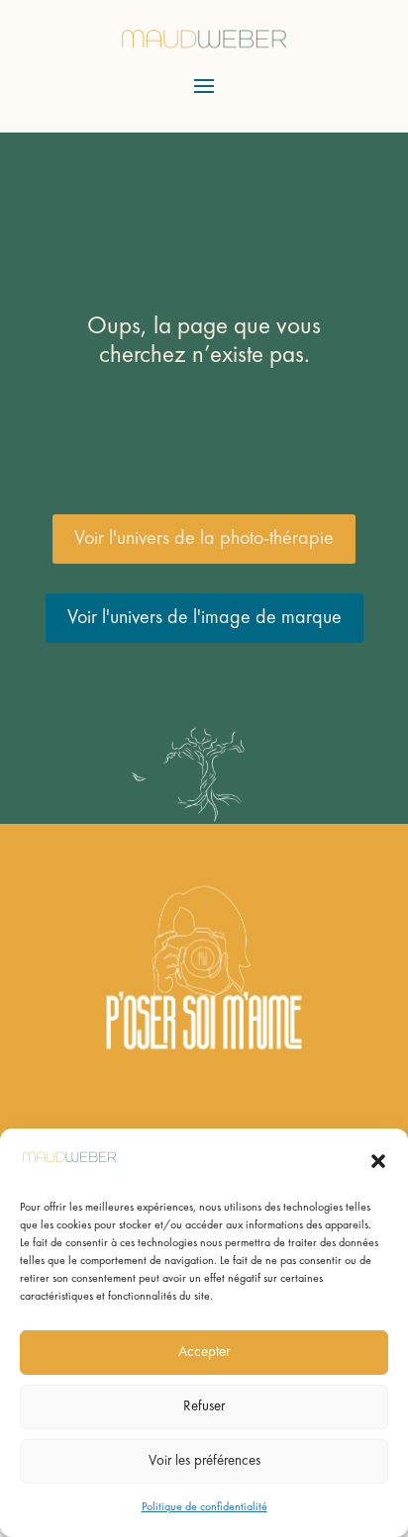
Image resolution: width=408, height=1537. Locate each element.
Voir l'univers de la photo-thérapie (204, 539)
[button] (378, 1161)
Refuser (204, 1407)
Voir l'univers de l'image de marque (204, 618)
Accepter (204, 1352)
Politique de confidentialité (204, 1507)
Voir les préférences (204, 1461)
